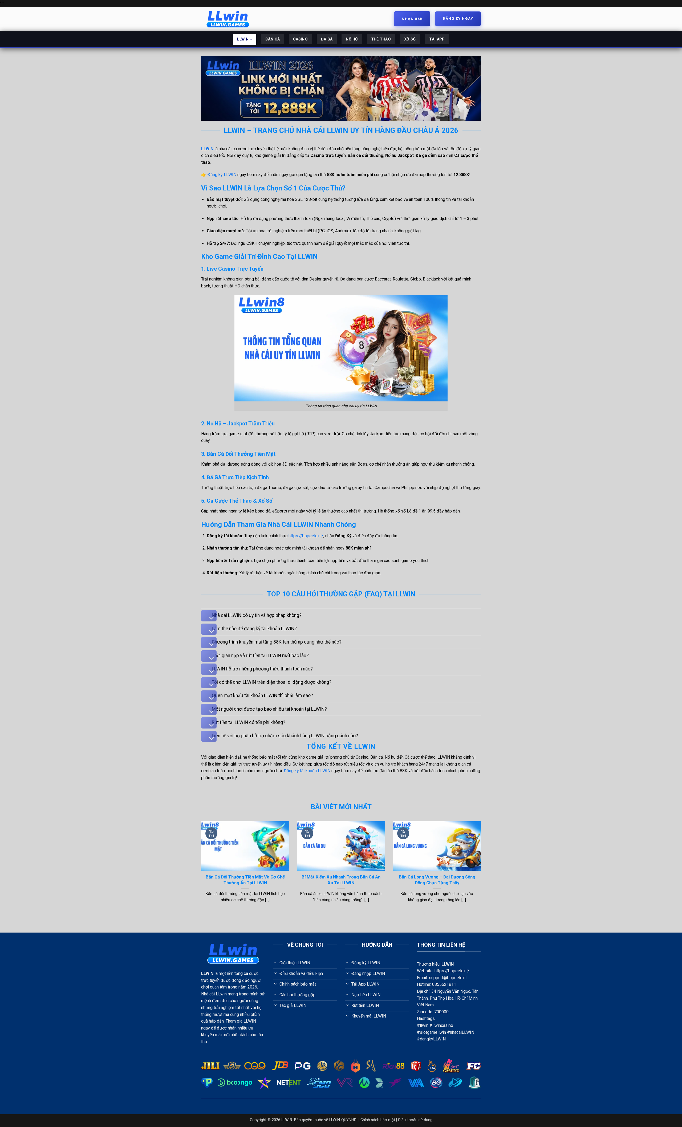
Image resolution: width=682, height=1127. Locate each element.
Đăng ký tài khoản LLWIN (307, 770)
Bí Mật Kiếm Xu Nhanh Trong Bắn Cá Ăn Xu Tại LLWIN (341, 879)
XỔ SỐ (410, 39)
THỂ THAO (381, 39)
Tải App (437, 39)
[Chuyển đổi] (209, 615)
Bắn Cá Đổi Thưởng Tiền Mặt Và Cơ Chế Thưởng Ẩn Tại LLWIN (245, 879)
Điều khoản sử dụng (415, 1120)
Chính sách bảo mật (377, 1120)
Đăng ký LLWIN (222, 174)
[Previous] (203, 868)
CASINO (300, 39)
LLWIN (242, 39)
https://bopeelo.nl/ (306, 535)
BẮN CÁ (272, 39)
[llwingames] (227, 18)
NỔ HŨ (352, 39)
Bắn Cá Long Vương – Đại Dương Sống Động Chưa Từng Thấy (437, 879)
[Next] (479, 868)
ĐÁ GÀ (326, 39)
